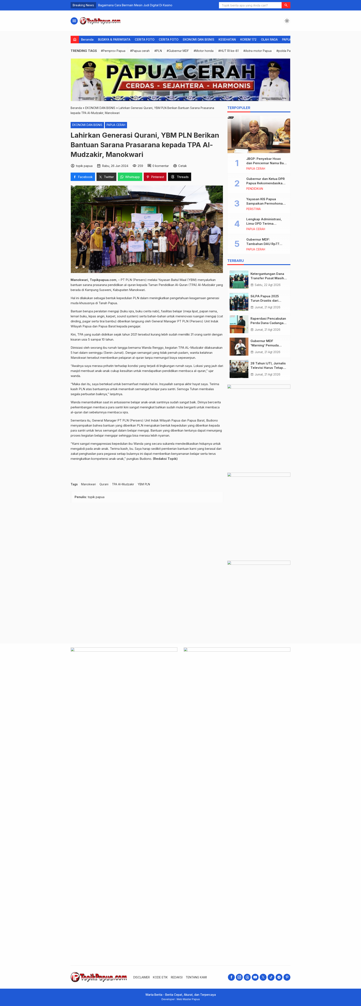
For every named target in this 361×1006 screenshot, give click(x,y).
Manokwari (88, 484)
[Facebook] (231, 977)
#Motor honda (204, 51)
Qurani (103, 484)
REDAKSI (177, 977)
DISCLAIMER (141, 977)
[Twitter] (263, 977)
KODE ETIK (160, 977)
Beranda (87, 39)
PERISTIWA (253, 209)
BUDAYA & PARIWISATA (114, 39)
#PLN (158, 51)
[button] (286, 5)
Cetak (182, 166)
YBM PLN (144, 484)
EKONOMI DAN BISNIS (198, 39)
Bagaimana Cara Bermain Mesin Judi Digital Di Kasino (135, 5)
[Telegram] (279, 977)
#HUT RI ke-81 (228, 51)
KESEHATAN (227, 39)
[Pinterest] (286, 977)
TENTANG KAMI (196, 977)
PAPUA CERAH (116, 125)
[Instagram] (239, 977)
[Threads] (247, 977)
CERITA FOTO (144, 39)
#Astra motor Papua (257, 51)
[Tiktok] (271, 977)
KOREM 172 (248, 39)
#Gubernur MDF (178, 51)
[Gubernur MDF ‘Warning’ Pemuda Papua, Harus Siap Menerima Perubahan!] (239, 347)
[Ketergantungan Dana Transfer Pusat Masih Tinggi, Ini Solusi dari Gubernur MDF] (239, 279)
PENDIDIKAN (254, 188)
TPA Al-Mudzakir (123, 484)
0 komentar (161, 166)
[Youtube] (255, 977)
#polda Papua (286, 51)
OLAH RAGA (269, 39)
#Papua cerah (140, 51)
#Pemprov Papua (113, 51)
